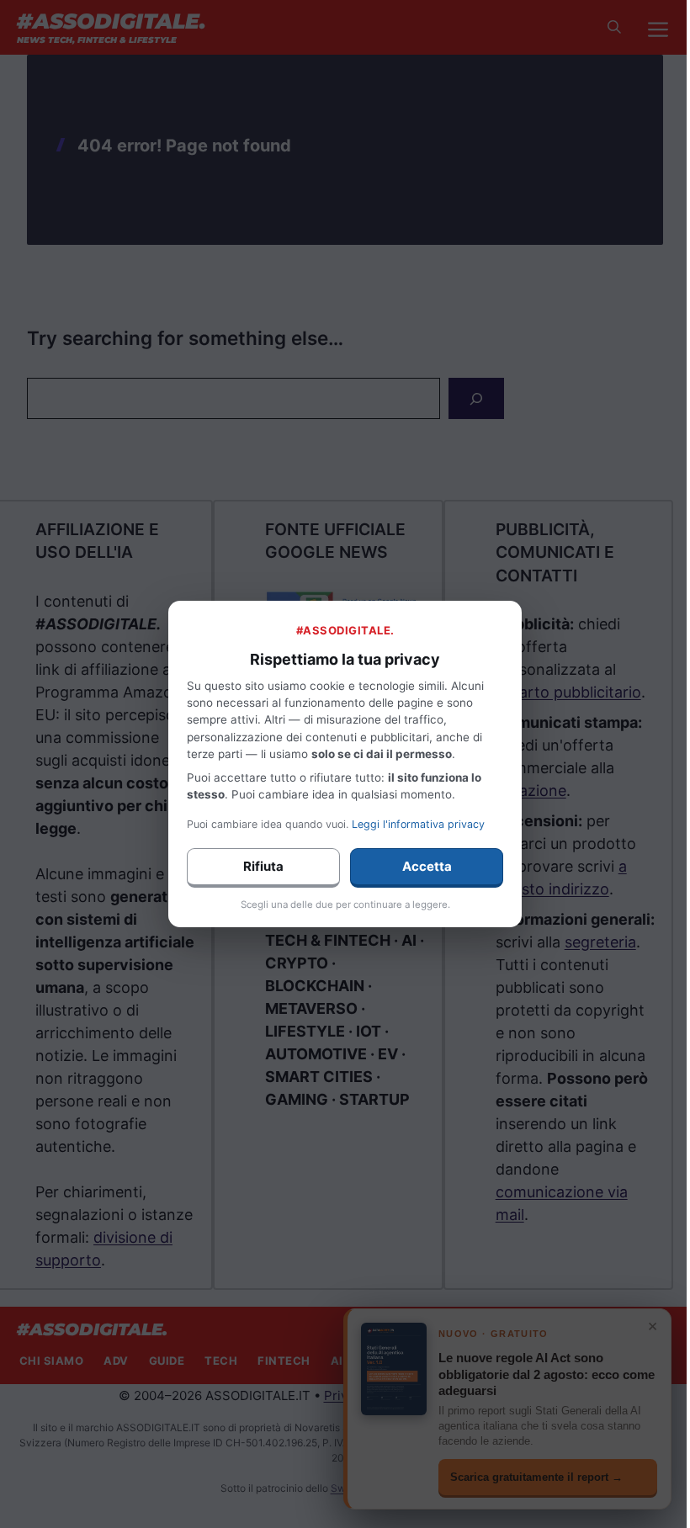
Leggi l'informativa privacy (418, 824)
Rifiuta (263, 866)
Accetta (427, 866)
